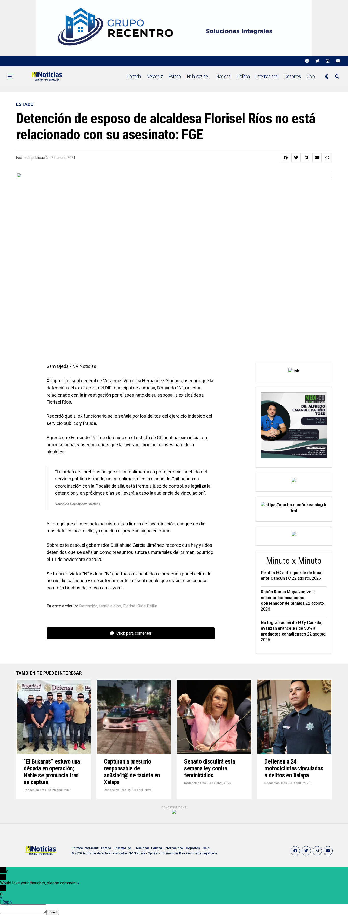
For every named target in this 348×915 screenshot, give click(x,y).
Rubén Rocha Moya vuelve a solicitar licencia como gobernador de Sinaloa (288, 597)
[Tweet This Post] (296, 157)
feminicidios (110, 606)
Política (243, 76)
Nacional (223, 76)
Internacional (267, 76)
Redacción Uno (195, 783)
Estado (175, 76)
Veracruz (155, 76)
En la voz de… (198, 76)
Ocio (311, 76)
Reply (7, 902)
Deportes (293, 76)
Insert (52, 912)
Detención (88, 606)
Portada (134, 76)
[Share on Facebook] (285, 157)
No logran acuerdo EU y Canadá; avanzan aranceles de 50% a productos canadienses (291, 628)
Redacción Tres (35, 790)
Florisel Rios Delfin (140, 606)
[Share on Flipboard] (306, 157)
